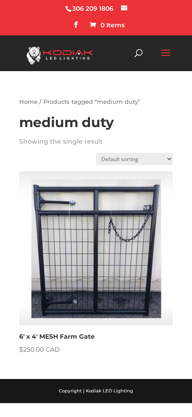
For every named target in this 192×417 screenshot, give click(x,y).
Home (28, 101)
